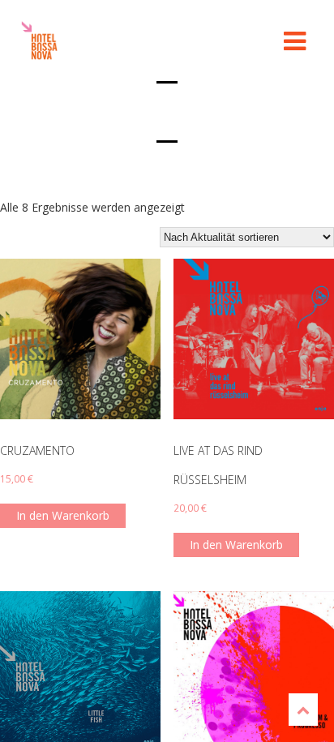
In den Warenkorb (62, 515)
